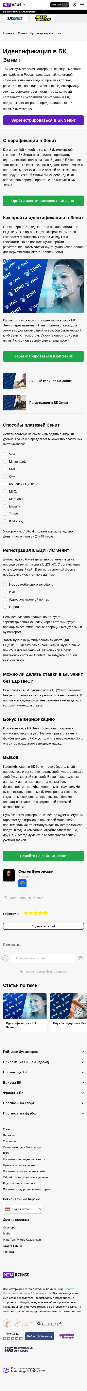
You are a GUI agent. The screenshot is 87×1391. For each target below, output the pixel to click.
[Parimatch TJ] (43, 18)
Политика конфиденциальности (24, 1159)
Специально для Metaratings (22, 1147)
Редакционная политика (19, 1183)
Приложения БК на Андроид (26, 1062)
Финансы (9, 1251)
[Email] (22, 883)
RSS (6, 1153)
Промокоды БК (15, 1072)
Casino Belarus (12, 1245)
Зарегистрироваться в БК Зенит (43, 120)
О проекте (10, 1141)
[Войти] (74, 5)
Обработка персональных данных (25, 1177)
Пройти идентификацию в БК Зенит (43, 201)
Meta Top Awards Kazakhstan (22, 1239)
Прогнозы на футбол (20, 1113)
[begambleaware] (39, 1336)
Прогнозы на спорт (18, 1103)
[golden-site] (23, 1324)
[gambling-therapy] (66, 1336)
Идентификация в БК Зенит (21, 1025)
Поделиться (40, 926)
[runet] (7, 1324)
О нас (7, 1129)
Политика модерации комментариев (27, 1189)
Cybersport (10, 1227)
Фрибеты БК (13, 1093)
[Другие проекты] (14, 5)
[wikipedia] (49, 1324)
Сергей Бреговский (35, 871)
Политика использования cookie (24, 1171)
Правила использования (19, 1165)
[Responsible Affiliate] (18, 1349)
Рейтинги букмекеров (20, 1051)
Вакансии (9, 1135)
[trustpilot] (12, 1336)
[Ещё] (82, 5)
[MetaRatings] (16, 1275)
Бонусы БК (12, 1082)
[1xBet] (15, 18)
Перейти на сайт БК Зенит (43, 856)
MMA (6, 1233)
